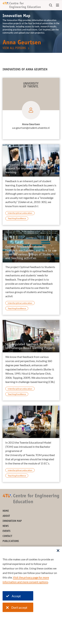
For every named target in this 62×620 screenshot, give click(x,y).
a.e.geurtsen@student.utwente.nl (31, 127)
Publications (11, 541)
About (6, 516)
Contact (7, 536)
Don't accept (19, 607)
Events (6, 531)
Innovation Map (12, 521)
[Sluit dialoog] (58, 550)
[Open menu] (57, 5)
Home (6, 511)
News (6, 526)
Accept (16, 596)
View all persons (14, 48)
